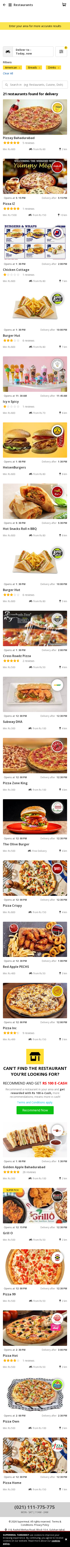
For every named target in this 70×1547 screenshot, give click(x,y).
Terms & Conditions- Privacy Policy (41, 1523)
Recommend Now (35, 1110)
